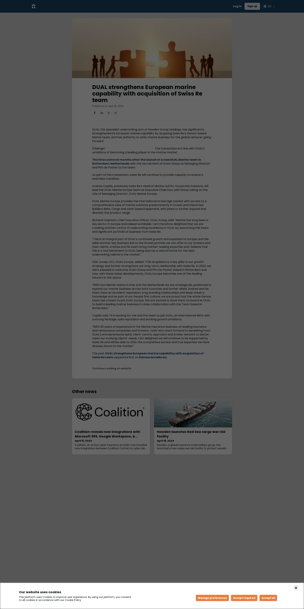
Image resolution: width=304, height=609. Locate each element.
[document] (152, 596)
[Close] (295, 587)
